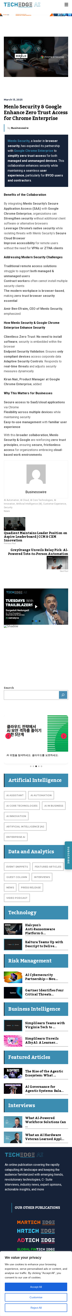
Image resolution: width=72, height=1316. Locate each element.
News (7, 511)
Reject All (36, 1307)
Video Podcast (16, 897)
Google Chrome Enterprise (33, 151)
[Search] (63, 695)
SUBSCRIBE (68, 855)
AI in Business (53, 805)
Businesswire (20, 128)
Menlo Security (19, 141)
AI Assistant (15, 795)
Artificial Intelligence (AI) (29, 503)
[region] (36, 1283)
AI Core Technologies (41, 500)
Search (9, 688)
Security (8, 507)
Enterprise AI (15, 837)
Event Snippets (17, 866)
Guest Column (16, 877)
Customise (36, 1297)
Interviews (42, 877)
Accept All (36, 1286)
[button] (33, 621)
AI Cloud (24, 500)
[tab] (30, 766)
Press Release (31, 887)
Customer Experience (54, 503)
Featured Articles (48, 866)
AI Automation (11, 500)
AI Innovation (16, 816)
